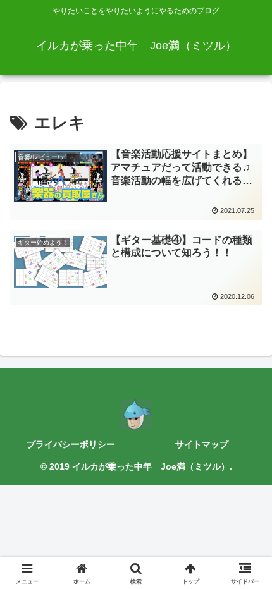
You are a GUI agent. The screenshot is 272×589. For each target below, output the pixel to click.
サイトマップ (201, 444)
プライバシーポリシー (71, 444)
